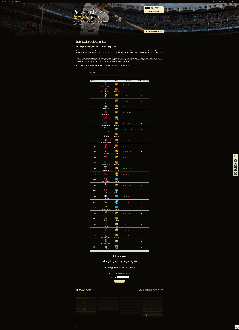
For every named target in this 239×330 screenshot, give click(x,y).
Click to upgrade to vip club (154, 31)
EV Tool (86, 312)
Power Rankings (86, 300)
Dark (212, 1)
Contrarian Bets (108, 306)
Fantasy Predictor (152, 312)
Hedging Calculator (152, 306)
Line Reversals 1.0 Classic (108, 300)
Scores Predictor (130, 303)
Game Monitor (152, 300)
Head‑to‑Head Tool (130, 297)
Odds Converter (152, 309)
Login (228, 1)
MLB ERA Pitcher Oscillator (130, 312)
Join (224, 1)
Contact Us (128, 326)
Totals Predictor (130, 300)
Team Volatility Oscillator (86, 306)
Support (234, 1)
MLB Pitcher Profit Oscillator (130, 309)
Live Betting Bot (152, 297)
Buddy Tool (152, 303)
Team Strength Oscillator (86, 303)
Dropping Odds (108, 303)
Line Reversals (108, 297)
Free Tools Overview (86, 297)
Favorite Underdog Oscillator (108, 309)
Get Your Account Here (153, 11)
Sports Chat (152, 315)
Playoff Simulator (130, 306)
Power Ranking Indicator (86, 309)
